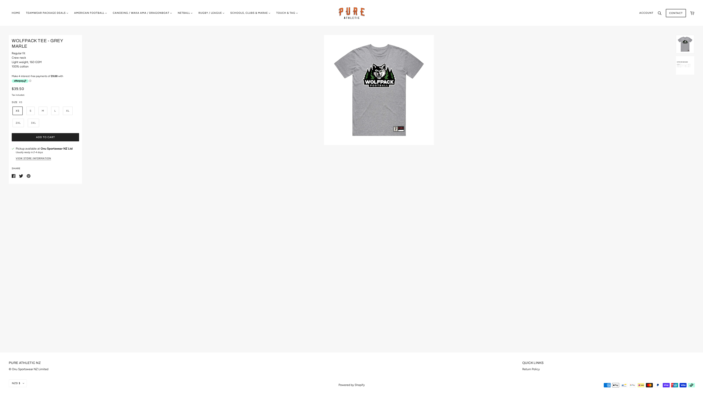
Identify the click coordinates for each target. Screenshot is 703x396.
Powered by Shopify (352, 385)
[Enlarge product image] (379, 90)
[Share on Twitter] (21, 176)
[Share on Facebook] (14, 176)
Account (646, 12)
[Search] (660, 13)
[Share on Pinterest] (28, 176)
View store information (33, 158)
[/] (351, 12)
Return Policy (531, 369)
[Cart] (692, 13)
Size (15, 102)
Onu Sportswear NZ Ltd (57, 148)
